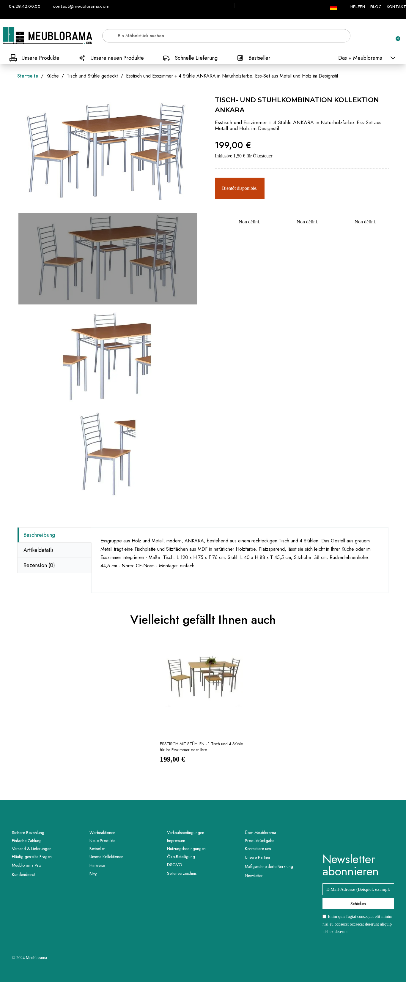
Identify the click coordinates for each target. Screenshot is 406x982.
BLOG (376, 6)
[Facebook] (350, 837)
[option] (203, 706)
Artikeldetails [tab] (38, 550)
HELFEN (357, 6)
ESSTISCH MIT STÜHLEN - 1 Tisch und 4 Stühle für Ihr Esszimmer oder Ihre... (201, 747)
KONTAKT (396, 6)
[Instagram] (366, 837)
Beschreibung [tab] (39, 535)
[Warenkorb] (395, 36)
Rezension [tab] (39, 565)
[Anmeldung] (375, 36)
